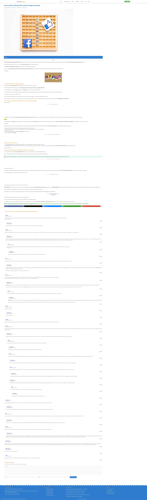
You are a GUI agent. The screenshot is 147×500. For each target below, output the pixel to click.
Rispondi (101, 227)
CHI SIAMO (82, 1)
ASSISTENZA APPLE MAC (67, 1)
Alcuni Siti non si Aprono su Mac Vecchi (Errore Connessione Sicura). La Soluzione (78, 494)
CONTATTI (88, 1)
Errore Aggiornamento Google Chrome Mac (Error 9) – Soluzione (75, 492)
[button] (6, 73)
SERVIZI (61, 1)
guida (26, 7)
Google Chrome (10, 144)
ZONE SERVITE (77, 1)
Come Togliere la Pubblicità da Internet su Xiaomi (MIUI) (74, 496)
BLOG (85, 1)
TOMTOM (72, 1)
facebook (23, 7)
